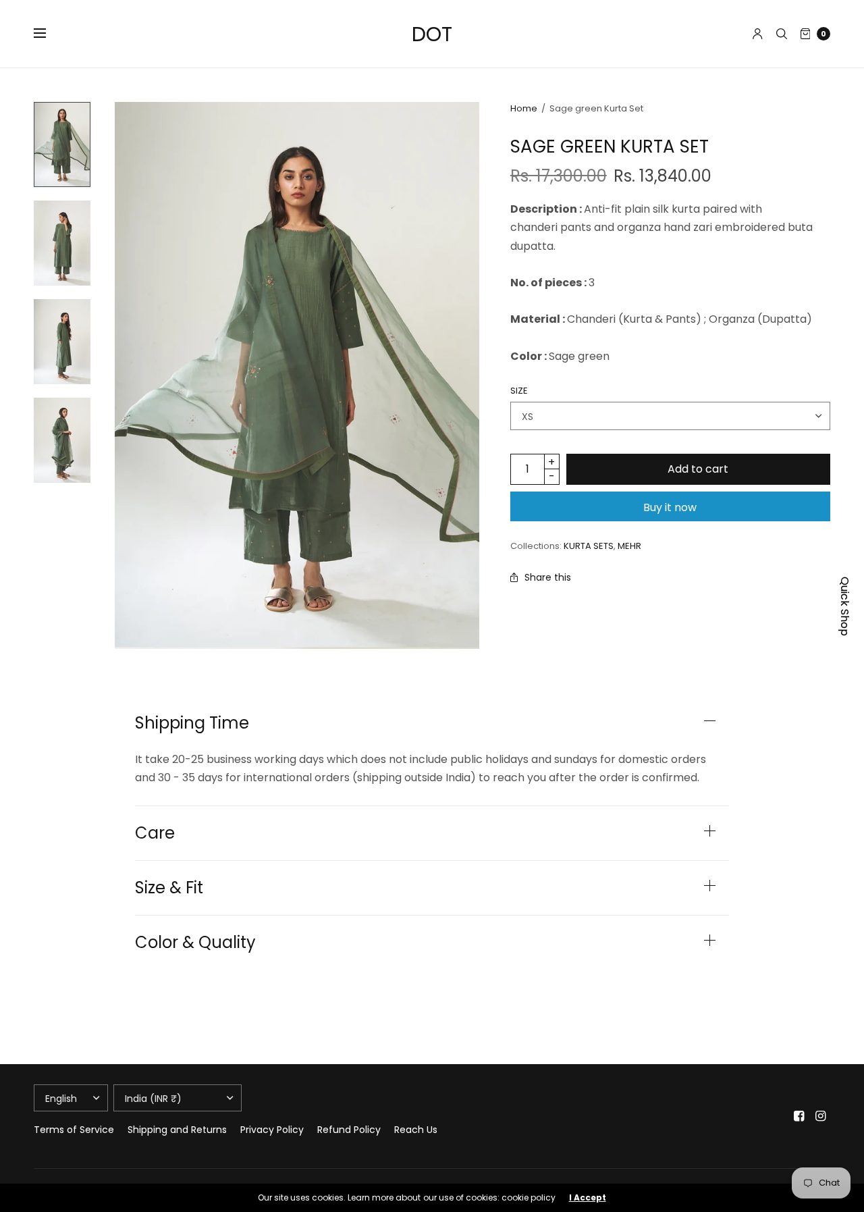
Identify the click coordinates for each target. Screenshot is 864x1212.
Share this (547, 577)
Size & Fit (169, 888)
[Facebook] (799, 1116)
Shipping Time (192, 723)
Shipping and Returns (177, 1129)
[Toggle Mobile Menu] (48, 34)
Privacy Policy (272, 1129)
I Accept (587, 1198)
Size (519, 390)
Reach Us (415, 1129)
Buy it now (670, 507)
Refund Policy (349, 1129)
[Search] (781, 33)
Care (155, 833)
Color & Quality (195, 942)
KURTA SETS (589, 545)
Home (523, 108)
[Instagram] (821, 1116)
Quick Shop (845, 606)
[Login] (758, 33)
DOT (432, 34)
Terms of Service (74, 1129)
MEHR (629, 545)
